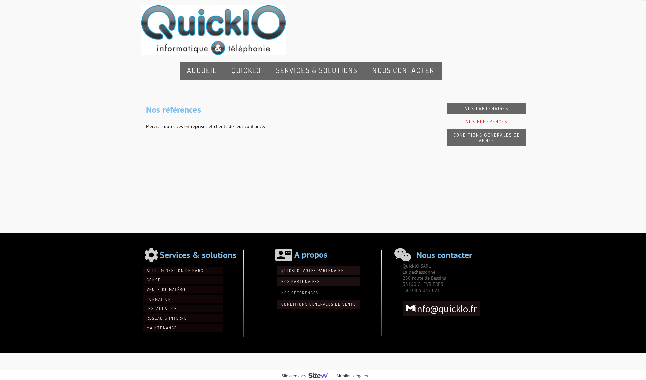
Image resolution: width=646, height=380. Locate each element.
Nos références (486, 121)
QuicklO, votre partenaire (312, 270)
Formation (159, 299)
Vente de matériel (168, 289)
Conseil (156, 279)
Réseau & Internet (168, 318)
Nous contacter (403, 70)
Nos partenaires (486, 108)
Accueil (202, 70)
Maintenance (162, 327)
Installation (162, 308)
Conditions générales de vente (486, 138)
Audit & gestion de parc (175, 270)
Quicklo (246, 70)
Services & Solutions (316, 70)
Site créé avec (294, 376)
